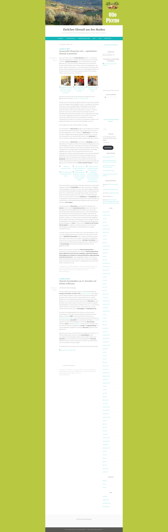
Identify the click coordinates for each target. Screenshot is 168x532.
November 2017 (106, 304)
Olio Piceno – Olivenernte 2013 (80, 98)
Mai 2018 (104, 283)
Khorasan (83, 268)
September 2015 (106, 383)
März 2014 (105, 430)
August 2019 (105, 253)
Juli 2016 (104, 352)
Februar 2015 (105, 400)
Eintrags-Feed (106, 499)
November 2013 (106, 441)
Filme (100, 38)
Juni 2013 (105, 454)
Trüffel (72, 373)
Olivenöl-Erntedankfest (64, 269)
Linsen (65, 371)
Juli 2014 (104, 420)
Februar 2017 (105, 328)
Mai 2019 (104, 256)
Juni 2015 (105, 389)
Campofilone (70, 369)
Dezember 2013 (106, 437)
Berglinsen (76, 266)
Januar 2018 (105, 297)
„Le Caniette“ (96, 320)
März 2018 (105, 290)
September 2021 (106, 215)
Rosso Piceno (86, 269)
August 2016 (105, 348)
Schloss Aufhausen (87, 293)
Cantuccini (81, 266)
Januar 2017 (105, 331)
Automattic (100, 529)
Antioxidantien (71, 266)
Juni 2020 (105, 239)
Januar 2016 (105, 369)
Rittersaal (89, 371)
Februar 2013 (105, 468)
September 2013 (106, 448)
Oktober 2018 (106, 270)
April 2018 (105, 287)
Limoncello (87, 268)
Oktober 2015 (106, 379)
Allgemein (62, 49)
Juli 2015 (104, 386)
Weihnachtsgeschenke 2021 (109, 157)
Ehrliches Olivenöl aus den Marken (84, 29)
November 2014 (106, 410)
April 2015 (105, 393)
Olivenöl (60, 38)
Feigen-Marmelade (66, 268)
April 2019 (105, 259)
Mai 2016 (104, 359)
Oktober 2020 (106, 232)
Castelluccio (92, 266)
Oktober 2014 (106, 413)
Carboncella (86, 266)
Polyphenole (80, 269)
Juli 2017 (104, 314)
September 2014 (106, 417)
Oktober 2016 (106, 342)
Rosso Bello (93, 371)
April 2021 (105, 222)
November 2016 (106, 338)
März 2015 (105, 396)
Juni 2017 (105, 318)
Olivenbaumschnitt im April (108, 170)
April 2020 (105, 242)
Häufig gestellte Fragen (114, 193)
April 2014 (105, 427)
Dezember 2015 (106, 372)
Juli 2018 (104, 277)
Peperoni (71, 269)
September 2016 (106, 345)
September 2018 (106, 273)
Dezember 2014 (106, 407)
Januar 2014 (105, 434)
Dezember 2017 (106, 300)
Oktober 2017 (106, 307)
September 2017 (106, 311)
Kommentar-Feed (106, 503)
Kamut (79, 268)
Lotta (104, 189)
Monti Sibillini (76, 371)
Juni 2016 (105, 355)
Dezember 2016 (106, 335)
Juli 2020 (104, 235)
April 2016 (105, 362)
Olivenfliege (92, 268)
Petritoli (75, 269)
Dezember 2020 (106, 229)
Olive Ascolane (83, 371)
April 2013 (105, 461)
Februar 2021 (105, 225)
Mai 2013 (104, 458)
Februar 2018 (105, 294)
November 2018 (106, 266)
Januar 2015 (105, 403)
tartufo (69, 373)
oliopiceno (55, 60)
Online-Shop (107, 38)
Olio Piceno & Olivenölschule (111, 45)
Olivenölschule (71, 38)
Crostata (86, 369)
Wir (94, 38)
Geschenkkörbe (74, 268)
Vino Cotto (79, 373)
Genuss (104, 484)
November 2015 (106, 376)
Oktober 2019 (106, 249)
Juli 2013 (104, 451)
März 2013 (105, 465)
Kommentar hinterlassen (64, 271)
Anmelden (105, 496)
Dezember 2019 (106, 246)
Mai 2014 (104, 424)
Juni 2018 (105, 280)
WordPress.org (106, 506)
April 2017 (105, 321)
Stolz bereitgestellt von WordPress (75, 529)
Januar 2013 (105, 472)
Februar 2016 (105, 366)
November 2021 (106, 211)
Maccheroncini (70, 371)
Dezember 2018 (106, 263)
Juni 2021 (105, 218)
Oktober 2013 (106, 444)
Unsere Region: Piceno (84, 38)
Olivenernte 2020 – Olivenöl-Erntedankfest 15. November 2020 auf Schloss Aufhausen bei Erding (111, 201)
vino (75, 373)
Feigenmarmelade (91, 369)
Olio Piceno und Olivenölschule (84, 519)
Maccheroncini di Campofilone (66, 318)
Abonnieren (108, 147)
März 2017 (105, 324)
